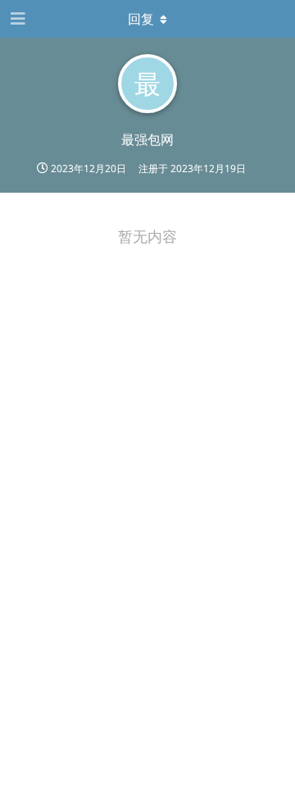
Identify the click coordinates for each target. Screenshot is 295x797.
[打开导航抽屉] (16, 19)
